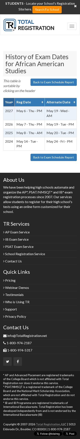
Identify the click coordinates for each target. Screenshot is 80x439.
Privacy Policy (15, 316)
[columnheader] (9, 102)
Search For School (47, 9)
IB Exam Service (16, 239)
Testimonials (14, 295)
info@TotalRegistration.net (27, 336)
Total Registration (48, 424)
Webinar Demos (16, 287)
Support (10, 309)
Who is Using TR (16, 302)
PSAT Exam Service (18, 246)
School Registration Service (24, 254)
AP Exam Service (17, 232)
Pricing (10, 280)
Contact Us (13, 261)
